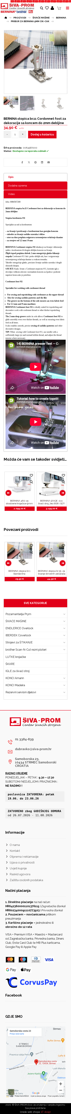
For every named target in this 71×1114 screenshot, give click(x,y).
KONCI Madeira (15, 685)
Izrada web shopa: (30, 1112)
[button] (22, 162)
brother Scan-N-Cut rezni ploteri (26, 649)
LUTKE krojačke (16, 657)
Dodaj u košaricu (42, 134)
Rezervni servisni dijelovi (21, 692)
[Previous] (8, 493)
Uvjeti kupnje (18, 868)
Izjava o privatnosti (22, 862)
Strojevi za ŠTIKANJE (19, 642)
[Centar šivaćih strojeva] (17, 8)
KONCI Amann (15, 678)
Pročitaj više (21, 508)
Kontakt (15, 850)
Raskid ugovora (20, 874)
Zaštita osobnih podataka (26, 880)
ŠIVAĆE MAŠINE (16, 621)
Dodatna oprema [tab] (17, 185)
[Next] (62, 493)
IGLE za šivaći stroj (17, 671)
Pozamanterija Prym (18, 614)
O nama (15, 845)
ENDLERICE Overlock (19, 628)
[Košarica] (59, 8)
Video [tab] (11, 194)
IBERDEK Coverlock (18, 635)
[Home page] (5, 17)
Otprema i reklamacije (24, 856)
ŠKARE (10, 664)
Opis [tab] (10, 177)
